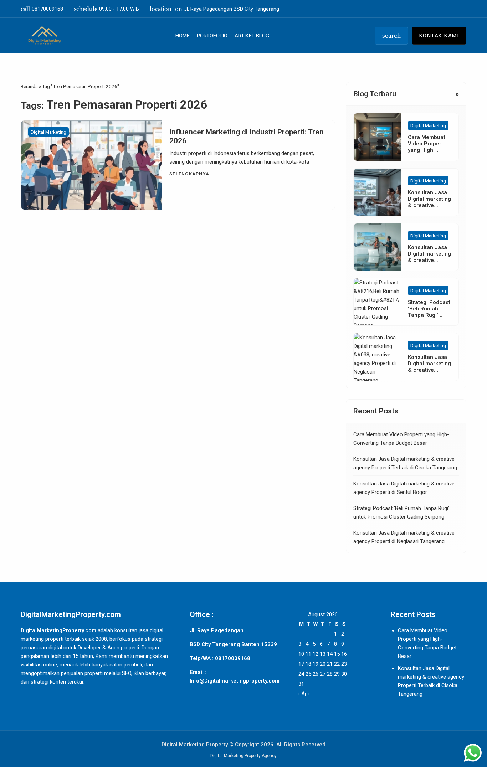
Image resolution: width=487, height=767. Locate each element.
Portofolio (212, 35)
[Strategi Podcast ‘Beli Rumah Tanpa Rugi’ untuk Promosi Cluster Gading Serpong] (377, 301)
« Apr (303, 693)
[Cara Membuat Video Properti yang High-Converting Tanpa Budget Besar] (377, 136)
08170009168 (42, 8)
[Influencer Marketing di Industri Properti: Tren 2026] (91, 165)
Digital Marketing (48, 132)
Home (182, 35)
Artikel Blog (252, 35)
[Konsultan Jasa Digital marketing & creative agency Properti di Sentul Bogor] (377, 247)
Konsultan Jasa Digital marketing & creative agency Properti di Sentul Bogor (429, 260)
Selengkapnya (189, 173)
